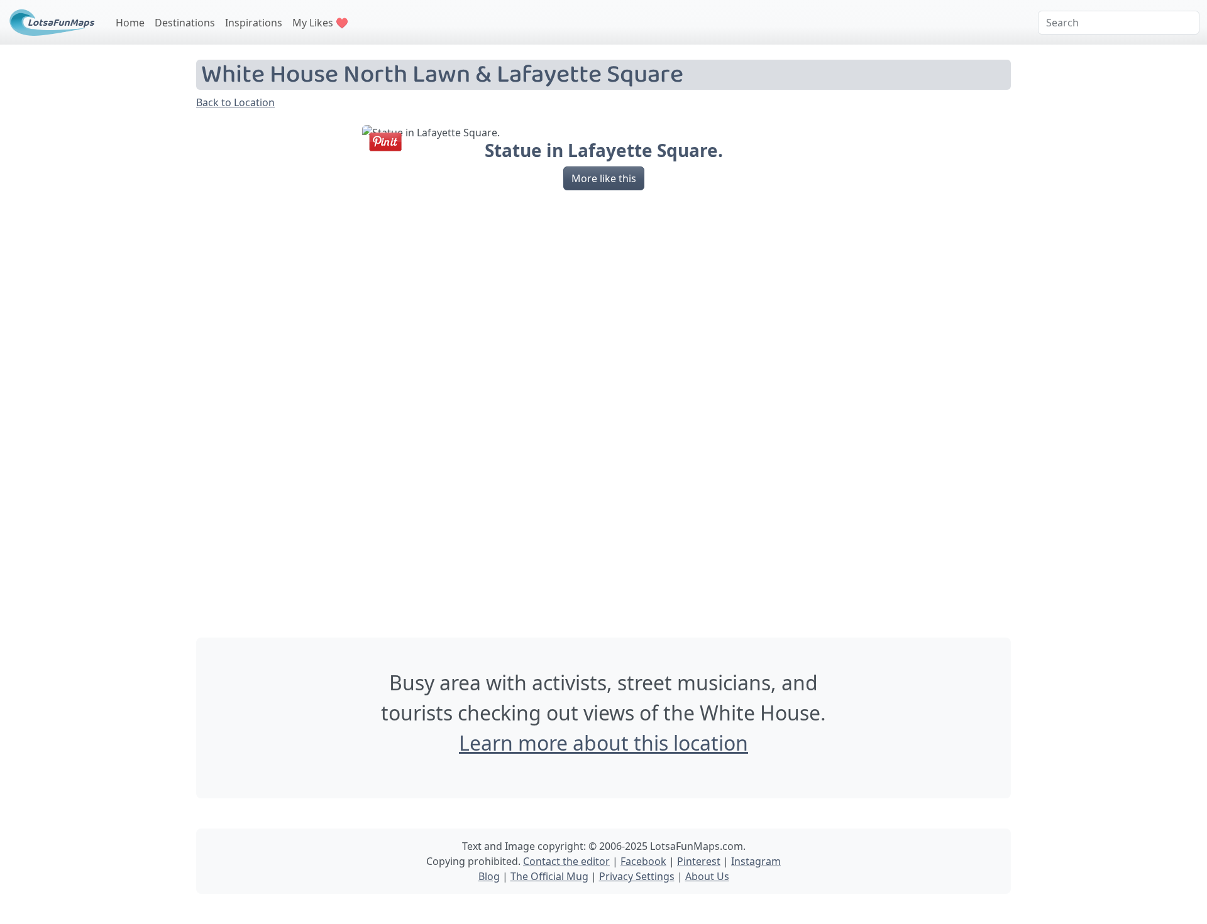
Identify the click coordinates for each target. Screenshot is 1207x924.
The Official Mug (549, 876)
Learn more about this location (603, 742)
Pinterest (698, 861)
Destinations (185, 23)
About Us (707, 876)
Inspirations (253, 23)
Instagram (756, 861)
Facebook (643, 861)
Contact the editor (566, 861)
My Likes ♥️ (320, 23)
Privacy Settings (637, 876)
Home (130, 23)
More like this (603, 178)
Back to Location (235, 102)
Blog (489, 876)
